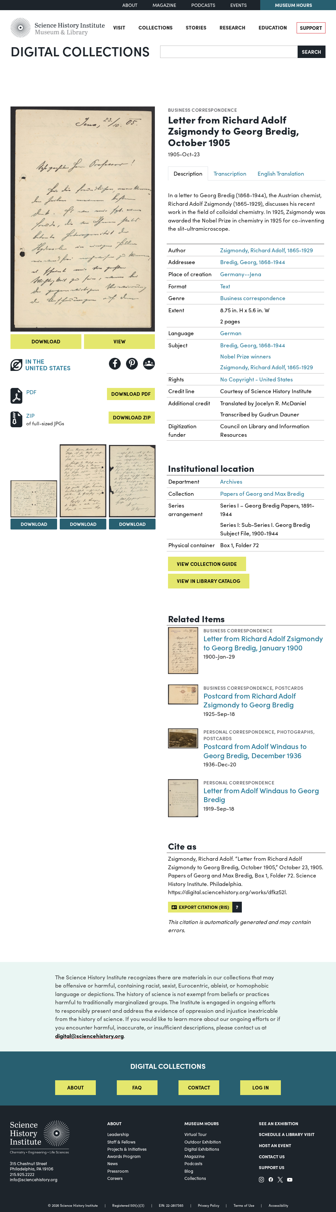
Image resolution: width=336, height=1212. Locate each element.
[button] (237, 907)
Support (311, 27)
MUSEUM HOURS (201, 1123)
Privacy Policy (208, 1205)
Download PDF (131, 393)
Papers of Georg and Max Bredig (262, 493)
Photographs (295, 731)
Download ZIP (132, 417)
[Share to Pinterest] (132, 364)
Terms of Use (244, 1205)
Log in (260, 1087)
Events (238, 5)
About (129, 5)
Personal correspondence (238, 731)
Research (232, 27)
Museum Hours (293, 5)
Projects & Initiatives (127, 1149)
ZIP (30, 415)
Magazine (164, 5)
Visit (119, 27)
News (112, 1163)
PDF (31, 392)
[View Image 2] (33, 498)
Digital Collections (80, 51)
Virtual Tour (195, 1134)
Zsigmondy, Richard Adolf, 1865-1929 (266, 250)
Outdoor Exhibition (202, 1142)
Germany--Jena (240, 274)
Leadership (118, 1134)
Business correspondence (202, 109)
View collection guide (207, 563)
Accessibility (278, 1205)
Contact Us (272, 1156)
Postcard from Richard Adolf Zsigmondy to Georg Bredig (249, 700)
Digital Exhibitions (201, 1149)
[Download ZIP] (16, 418)
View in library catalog (208, 580)
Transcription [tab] (230, 173)
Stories (196, 27)
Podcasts (203, 5)
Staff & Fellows (121, 1142)
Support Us (271, 1167)
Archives (231, 481)
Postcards (289, 687)
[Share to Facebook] (115, 364)
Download (46, 341)
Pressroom (118, 1171)
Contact (199, 1087)
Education (273, 27)
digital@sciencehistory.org (89, 1035)
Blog (188, 1171)
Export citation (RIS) (203, 907)
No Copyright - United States (256, 379)
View (120, 341)
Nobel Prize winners (245, 356)
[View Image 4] (132, 481)
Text (225, 286)
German (231, 333)
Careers (115, 1178)
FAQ (137, 1087)
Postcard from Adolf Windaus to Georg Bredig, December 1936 (255, 750)
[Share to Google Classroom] (149, 364)
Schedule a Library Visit (286, 1134)
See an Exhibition (278, 1123)
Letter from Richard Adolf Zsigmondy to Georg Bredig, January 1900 (263, 642)
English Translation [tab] (281, 173)
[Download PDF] (16, 395)
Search (311, 51)
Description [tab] (188, 173)
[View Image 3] (83, 480)
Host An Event (275, 1145)
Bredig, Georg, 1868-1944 (252, 262)
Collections (155, 27)
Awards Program (124, 1156)
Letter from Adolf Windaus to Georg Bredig (261, 794)
